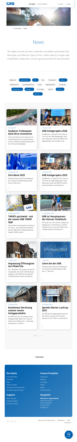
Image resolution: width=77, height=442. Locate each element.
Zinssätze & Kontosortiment (15, 387)
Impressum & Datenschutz (46, 420)
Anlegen (29, 89)
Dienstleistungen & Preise (14, 390)
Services (37, 94)
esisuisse (68, 423)
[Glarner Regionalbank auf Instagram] (11, 421)
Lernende (62, 85)
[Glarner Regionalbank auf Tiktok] (7, 421)
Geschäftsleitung (28, 85)
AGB (68, 420)
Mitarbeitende (50, 85)
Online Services (45, 390)
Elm (35, 80)
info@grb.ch (44, 407)
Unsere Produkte (42, 4)
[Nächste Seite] (41, 336)
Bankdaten (9, 379)
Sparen (50, 89)
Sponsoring (24, 80)
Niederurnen (14, 85)
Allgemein (13, 80)
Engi (43, 80)
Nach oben (40, 357)
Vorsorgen (40, 89)
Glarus (63, 80)
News (8, 382)
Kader (40, 85)
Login (69, 4)
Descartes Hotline (12, 404)
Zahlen (60, 89)
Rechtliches (61, 420)
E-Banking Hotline (12, 401)
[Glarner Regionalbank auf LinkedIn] (15, 421)
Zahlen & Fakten (11, 385)
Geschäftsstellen (11, 377)
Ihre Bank (32, 4)
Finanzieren (17, 89)
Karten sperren (11, 398)
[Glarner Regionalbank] (16, 4)
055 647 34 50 (45, 405)
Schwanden (52, 80)
